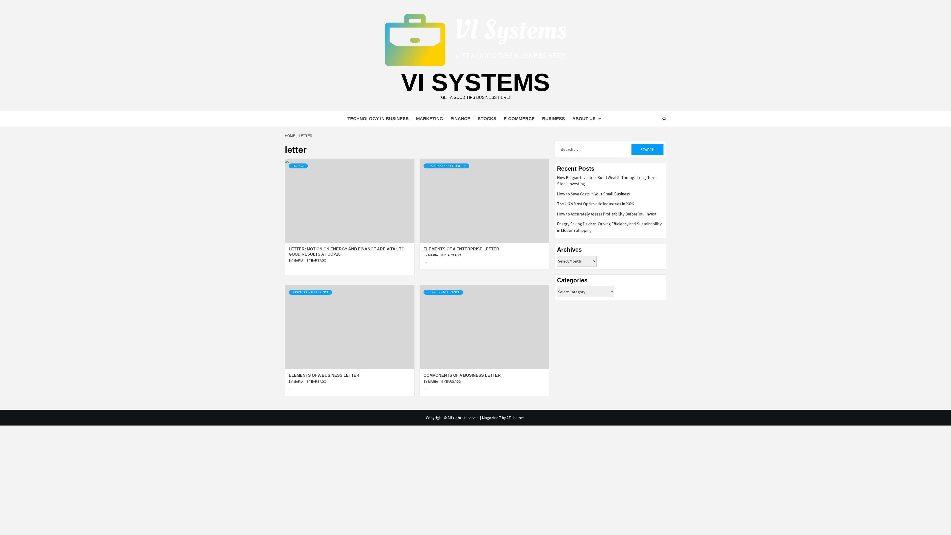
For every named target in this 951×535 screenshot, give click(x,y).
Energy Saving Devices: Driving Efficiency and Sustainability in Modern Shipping (609, 227)
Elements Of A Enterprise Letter (461, 249)
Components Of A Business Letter (462, 375)
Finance (460, 118)
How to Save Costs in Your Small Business (593, 194)
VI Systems (475, 82)
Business (553, 118)
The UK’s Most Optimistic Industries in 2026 (595, 204)
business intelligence (310, 292)
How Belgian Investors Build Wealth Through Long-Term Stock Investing (607, 181)
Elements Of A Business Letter (324, 375)
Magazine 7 (491, 417)
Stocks (487, 118)
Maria (298, 260)
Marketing (429, 118)
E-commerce (519, 118)
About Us (584, 118)
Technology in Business (378, 118)
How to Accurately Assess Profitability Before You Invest (607, 214)
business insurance (443, 292)
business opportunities (446, 166)
